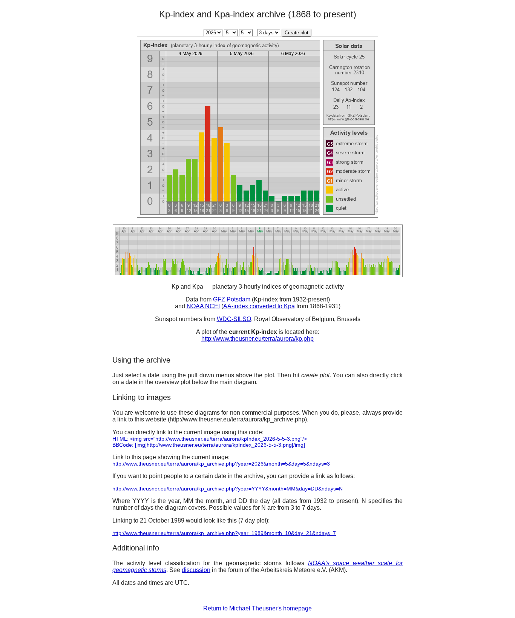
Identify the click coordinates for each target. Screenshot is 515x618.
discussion (196, 570)
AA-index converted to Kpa (259, 306)
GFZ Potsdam (231, 299)
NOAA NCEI (203, 306)
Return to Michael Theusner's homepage (257, 608)
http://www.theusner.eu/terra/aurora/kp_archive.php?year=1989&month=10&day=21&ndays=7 (224, 533)
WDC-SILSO (234, 319)
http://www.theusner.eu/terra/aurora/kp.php (257, 338)
